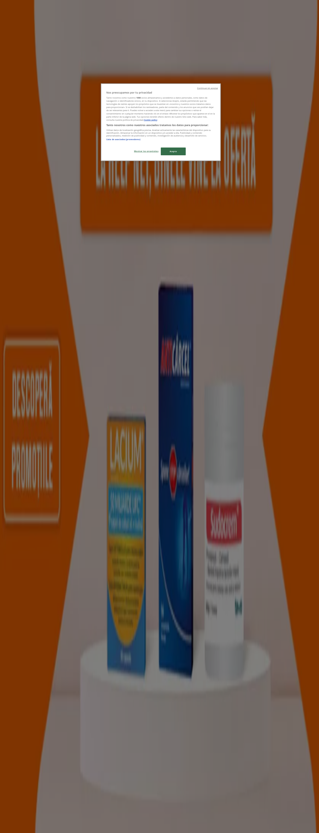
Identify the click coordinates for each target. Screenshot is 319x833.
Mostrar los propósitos (146, 151)
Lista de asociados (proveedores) (123, 139)
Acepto (173, 151)
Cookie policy (150, 119)
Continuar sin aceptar (207, 88)
